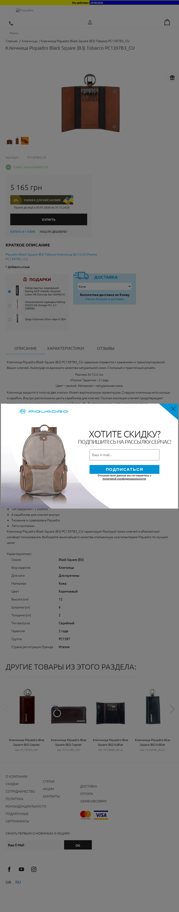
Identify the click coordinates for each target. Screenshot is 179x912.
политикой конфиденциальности (124, 478)
